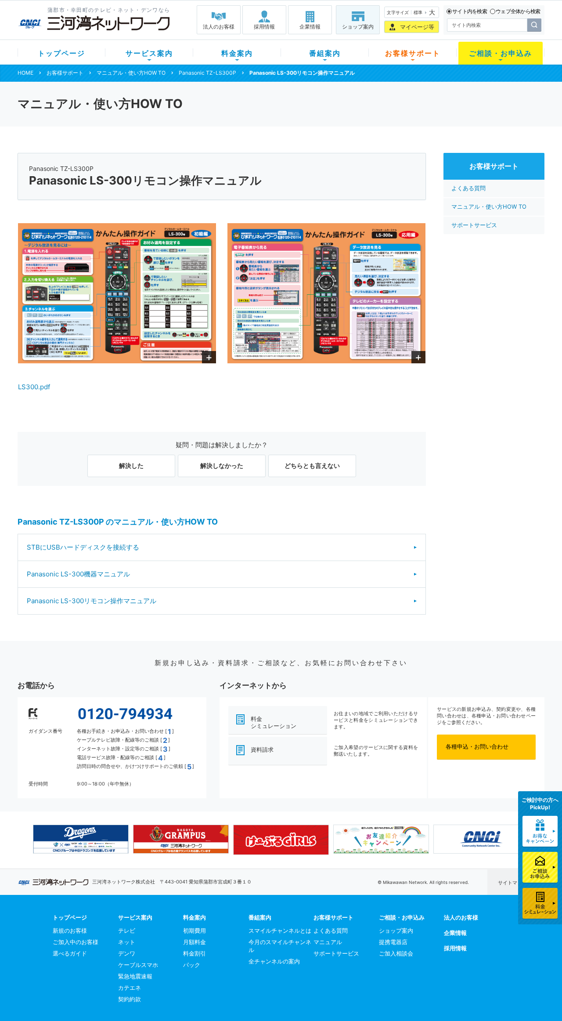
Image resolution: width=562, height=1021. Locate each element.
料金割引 (194, 953)
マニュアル (327, 941)
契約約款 (129, 999)
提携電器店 (393, 941)
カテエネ (129, 987)
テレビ (126, 930)
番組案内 (325, 53)
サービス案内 (149, 53)
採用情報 (264, 26)
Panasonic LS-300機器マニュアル (78, 574)
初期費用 (194, 930)
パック (191, 964)
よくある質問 (468, 188)
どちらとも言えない (312, 465)
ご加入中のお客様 (75, 941)
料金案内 (237, 53)
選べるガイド (70, 953)
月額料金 (194, 941)
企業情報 (310, 26)
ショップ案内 (358, 26)
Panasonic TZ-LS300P (207, 72)
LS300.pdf (34, 387)
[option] (81, 839)
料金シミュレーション (273, 722)
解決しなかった (221, 465)
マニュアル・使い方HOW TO (131, 72)
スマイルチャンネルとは (280, 930)
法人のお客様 (218, 26)
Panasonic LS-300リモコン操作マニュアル (91, 601)
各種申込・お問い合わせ (477, 746)
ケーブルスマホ (138, 964)
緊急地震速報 (135, 976)
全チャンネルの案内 (274, 961)
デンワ (126, 953)
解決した (131, 465)
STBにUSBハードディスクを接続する (83, 547)
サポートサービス (474, 224)
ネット (126, 941)
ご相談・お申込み (500, 53)
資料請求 (262, 749)
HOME (25, 72)
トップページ (61, 53)
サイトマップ (512, 883)
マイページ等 (417, 26)
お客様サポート (412, 53)
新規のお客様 (70, 930)
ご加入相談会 (396, 953)
